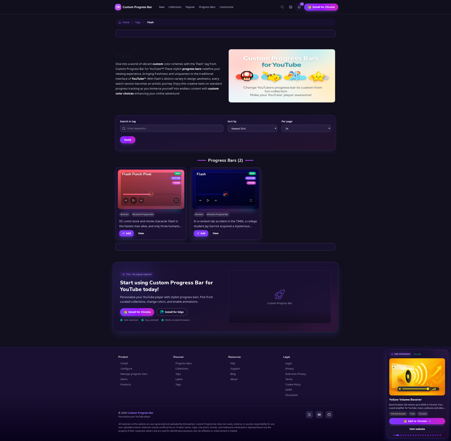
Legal (288, 363)
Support (235, 368)
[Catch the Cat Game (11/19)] (420, 435)
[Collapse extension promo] (442, 354)
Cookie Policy (293, 384)
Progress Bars (207, 7)
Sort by (232, 121)
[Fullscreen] (176, 200)
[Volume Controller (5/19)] (406, 435)
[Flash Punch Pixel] (151, 189)
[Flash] (225, 189)
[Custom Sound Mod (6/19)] (408, 435)
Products (126, 384)
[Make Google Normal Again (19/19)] (440, 435)
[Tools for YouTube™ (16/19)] (433, 435)
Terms (289, 379)
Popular (190, 7)
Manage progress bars (134, 374)
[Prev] (126, 200)
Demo (124, 379)
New (161, 7)
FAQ (232, 363)
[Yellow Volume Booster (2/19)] (397, 435)
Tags (178, 384)
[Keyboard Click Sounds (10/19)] (418, 435)
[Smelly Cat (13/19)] (425, 435)
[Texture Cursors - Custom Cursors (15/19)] (430, 435)
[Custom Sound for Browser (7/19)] (411, 435)
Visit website (417, 429)
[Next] (141, 200)
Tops (178, 374)
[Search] (282, 7)
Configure (126, 368)
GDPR (288, 389)
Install (124, 363)
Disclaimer (291, 395)
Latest (179, 379)
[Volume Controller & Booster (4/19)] (403, 435)
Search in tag (128, 121)
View (141, 233)
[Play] (133, 200)
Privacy (289, 368)
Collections (175, 7)
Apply (127, 139)
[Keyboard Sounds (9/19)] (415, 435)
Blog (233, 374)
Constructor (227, 7)
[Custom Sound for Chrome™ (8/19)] (413, 435)
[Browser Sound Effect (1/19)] (394, 435)
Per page (287, 121)
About (233, 379)
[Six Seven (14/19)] (428, 435)
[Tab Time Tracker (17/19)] (435, 435)
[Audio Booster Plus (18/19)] (438, 435)
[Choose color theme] (290, 7)
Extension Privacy (295, 374)
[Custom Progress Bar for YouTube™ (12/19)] (423, 435)
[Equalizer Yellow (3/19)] (401, 435)
